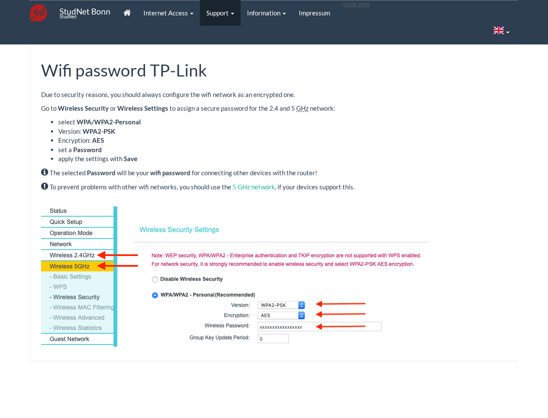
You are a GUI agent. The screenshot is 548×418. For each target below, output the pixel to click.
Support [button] (218, 13)
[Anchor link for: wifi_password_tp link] (215, 69)
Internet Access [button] (166, 13)
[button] (501, 31)
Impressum (314, 13)
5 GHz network (253, 187)
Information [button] (264, 13)
